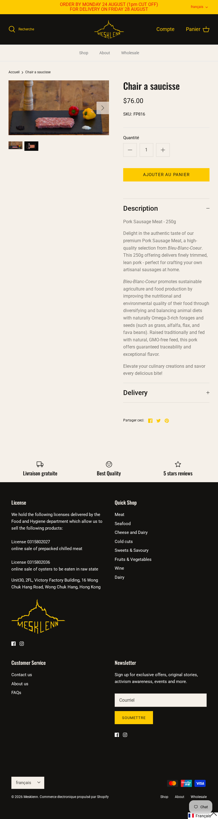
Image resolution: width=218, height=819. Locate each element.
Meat (119, 514)
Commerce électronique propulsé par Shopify (74, 797)
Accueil (14, 72)
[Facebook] (13, 644)
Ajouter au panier (166, 174)
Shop (83, 53)
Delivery (135, 393)
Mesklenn (31, 797)
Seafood (123, 523)
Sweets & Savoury (131, 550)
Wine (119, 568)
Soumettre (134, 718)
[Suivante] (103, 108)
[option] (59, 107)
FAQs (16, 692)
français (197, 7)
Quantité (131, 137)
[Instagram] (22, 644)
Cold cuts (124, 541)
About (104, 53)
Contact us (21, 674)
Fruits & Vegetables (133, 559)
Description (140, 208)
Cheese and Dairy (131, 532)
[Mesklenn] (109, 29)
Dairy (119, 577)
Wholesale (130, 53)
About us (19, 683)
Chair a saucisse (38, 72)
